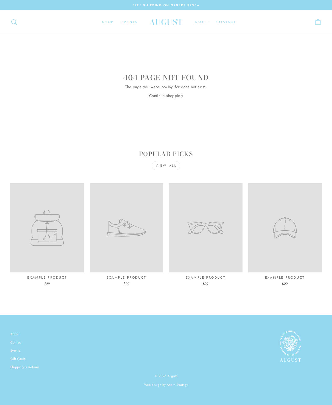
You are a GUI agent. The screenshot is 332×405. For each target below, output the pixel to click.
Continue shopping (166, 96)
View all (166, 165)
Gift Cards (18, 358)
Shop (107, 21)
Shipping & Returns (24, 367)
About (202, 21)
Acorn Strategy (177, 384)
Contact (226, 21)
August (166, 22)
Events (129, 21)
